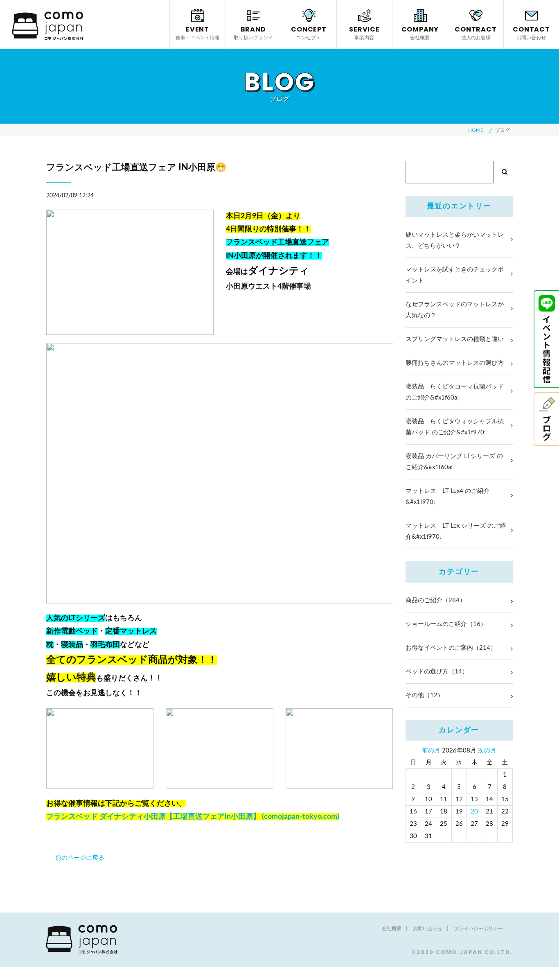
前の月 (431, 751)
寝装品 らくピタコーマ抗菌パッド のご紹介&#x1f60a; (455, 392)
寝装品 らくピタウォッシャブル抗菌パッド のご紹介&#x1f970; (455, 427)
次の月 (487, 751)
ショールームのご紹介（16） (446, 624)
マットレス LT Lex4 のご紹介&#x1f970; (447, 496)
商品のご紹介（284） (436, 600)
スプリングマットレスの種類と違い (455, 339)
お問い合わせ (427, 928)
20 (474, 812)
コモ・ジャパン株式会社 (47, 25)
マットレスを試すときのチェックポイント (455, 275)
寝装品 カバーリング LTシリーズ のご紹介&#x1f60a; (454, 461)
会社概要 (391, 928)
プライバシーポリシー (478, 928)
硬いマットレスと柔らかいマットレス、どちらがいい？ (455, 240)
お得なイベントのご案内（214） (451, 648)
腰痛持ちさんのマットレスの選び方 (455, 363)
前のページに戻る (79, 858)
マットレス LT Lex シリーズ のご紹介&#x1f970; (456, 531)
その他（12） (425, 695)
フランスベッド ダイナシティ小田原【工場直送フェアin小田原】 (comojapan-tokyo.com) (192, 816)
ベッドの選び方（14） (437, 672)
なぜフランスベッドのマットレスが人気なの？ (455, 310)
